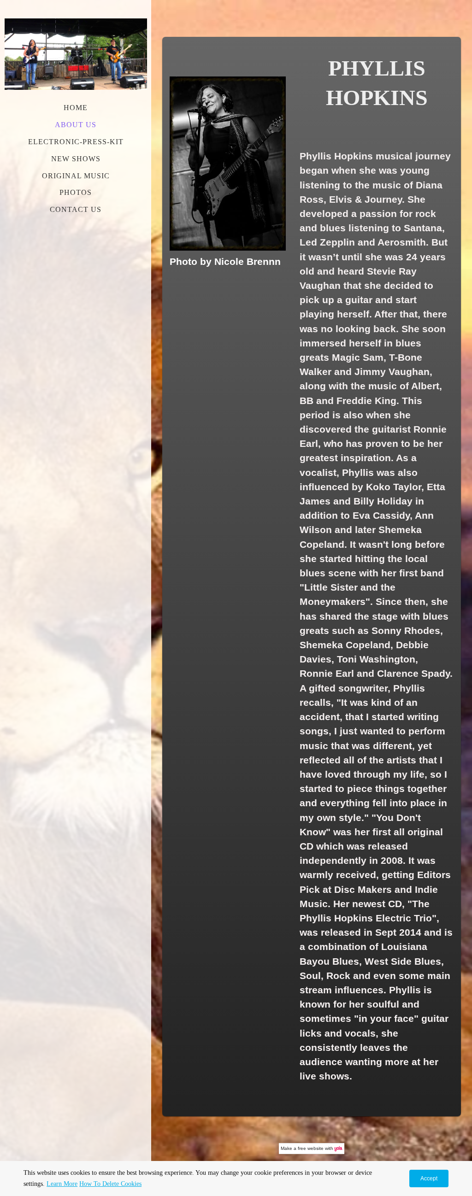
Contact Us (75, 209)
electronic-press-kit (76, 142)
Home (76, 107)
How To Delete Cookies (110, 1183)
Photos (75, 192)
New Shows (75, 159)
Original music (76, 176)
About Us (75, 125)
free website (311, 1148)
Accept (428, 1178)
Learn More (62, 1183)
